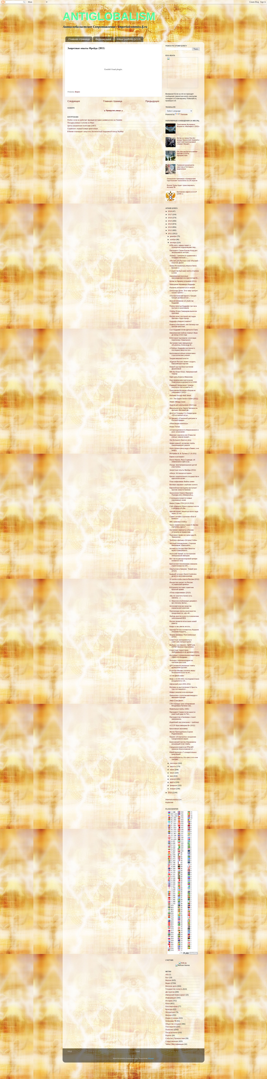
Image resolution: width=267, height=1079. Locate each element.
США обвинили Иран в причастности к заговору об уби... (184, 507)
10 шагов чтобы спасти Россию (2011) (184, 579)
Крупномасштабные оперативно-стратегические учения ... (183, 354)
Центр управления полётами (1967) (81, 126)
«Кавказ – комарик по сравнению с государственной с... (183, 256)
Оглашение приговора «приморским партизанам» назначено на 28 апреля (182, 179)
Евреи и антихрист (177, 457)
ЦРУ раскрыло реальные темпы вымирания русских (182, 666)
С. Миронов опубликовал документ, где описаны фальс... (183, 602)
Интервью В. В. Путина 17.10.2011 (183, 453)
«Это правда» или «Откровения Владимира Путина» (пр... (182, 705)
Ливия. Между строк (177, 402)
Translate (184, 114)
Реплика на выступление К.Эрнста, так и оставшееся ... (183, 688)
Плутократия (170, 1027)
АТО (167, 974)
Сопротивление (171, 1041)
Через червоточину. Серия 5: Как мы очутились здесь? (184, 526)
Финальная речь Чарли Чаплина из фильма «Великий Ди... (183, 409)
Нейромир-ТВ (170, 1021)
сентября (174, 763)
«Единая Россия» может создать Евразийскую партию (183, 362)
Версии (168, 980)
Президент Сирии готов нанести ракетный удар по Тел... (182, 713)
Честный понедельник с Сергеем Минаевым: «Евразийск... (183, 544)
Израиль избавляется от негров (182, 287)
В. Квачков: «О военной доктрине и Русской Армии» (183, 419)
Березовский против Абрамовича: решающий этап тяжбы (183, 743)
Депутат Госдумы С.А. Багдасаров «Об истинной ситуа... (183, 414)
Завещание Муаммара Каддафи (182, 284)
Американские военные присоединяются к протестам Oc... (184, 277)
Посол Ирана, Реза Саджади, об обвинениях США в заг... (182, 461)
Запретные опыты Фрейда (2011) (183, 470)
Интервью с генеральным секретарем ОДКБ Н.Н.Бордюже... (184, 656)
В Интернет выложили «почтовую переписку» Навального (183, 339)
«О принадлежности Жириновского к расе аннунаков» (184, 431)
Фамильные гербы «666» (179, 709)
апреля (173, 779)
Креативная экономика (179, 729)
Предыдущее (152, 101)
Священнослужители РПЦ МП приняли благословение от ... (182, 748)
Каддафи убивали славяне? (181, 321)
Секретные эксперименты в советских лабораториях (180, 641)
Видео (77, 92)
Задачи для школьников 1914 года (183, 405)
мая (171, 776)
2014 (170, 224)
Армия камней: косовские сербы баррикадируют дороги (182, 444)
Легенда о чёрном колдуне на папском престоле (181, 661)
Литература (170, 1012)
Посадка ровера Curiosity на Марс (80, 123)
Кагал (167, 1003)
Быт (167, 977)
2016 (170, 218)
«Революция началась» (179, 423)
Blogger (151, 1058)
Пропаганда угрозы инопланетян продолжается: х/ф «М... (183, 612)
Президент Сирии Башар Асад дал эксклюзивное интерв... (183, 251)
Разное (168, 1035)
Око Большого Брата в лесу (180, 440)
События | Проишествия (175, 1038)
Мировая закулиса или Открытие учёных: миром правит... (183, 436)
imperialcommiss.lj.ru (173, 799)
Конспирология (171, 1006)
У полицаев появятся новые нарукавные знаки (181, 499)
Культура (169, 1009)
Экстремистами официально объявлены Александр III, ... (181, 344)
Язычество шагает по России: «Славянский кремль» (181, 583)
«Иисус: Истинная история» (181, 473)
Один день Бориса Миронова (181, 377)
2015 (170, 221)
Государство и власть (173, 989)
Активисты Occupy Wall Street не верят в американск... (182, 549)
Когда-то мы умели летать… (181, 626)
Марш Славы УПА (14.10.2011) (182, 503)
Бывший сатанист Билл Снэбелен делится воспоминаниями (183, 575)
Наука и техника (171, 1018)
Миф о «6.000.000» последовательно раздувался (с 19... (184, 680)
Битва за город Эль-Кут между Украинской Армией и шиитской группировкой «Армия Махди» (188, 141)
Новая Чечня (175, 427)
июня (172, 773)
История (168, 1001)
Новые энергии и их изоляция (181, 692)
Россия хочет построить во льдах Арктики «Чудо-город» (183, 317)
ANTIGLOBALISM (109, 16)
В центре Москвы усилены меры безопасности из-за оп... (182, 671)
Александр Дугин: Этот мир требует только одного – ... (184, 291)
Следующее (73, 101)
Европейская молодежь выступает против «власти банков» (183, 489)
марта (172, 782)
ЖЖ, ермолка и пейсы (178, 522)
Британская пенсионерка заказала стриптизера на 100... (183, 565)
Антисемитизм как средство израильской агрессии (180, 607)
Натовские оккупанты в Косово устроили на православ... (182, 531)
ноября (173, 239)
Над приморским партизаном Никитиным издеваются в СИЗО (183, 381)
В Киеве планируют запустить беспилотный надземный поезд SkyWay (95, 131)
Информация (170, 998)
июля (172, 770)
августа (173, 766)
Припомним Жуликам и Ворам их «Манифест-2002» (188, 125)
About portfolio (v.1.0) (129, 39)
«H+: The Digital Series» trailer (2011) (184, 399)
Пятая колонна (171, 1032)
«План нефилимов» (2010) (180, 592)
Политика (169, 1030)
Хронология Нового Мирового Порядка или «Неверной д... (182, 494)
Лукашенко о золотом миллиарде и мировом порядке (183, 696)
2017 (170, 214)
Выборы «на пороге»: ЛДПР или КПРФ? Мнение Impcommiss (182, 646)
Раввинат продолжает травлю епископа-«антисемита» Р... (181, 386)
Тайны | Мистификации (174, 1044)
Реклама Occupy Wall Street (180, 395)
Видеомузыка (103, 39)
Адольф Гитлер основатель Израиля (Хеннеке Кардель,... (184, 631)
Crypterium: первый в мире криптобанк (82, 129)
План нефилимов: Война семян (182, 481)
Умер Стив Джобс (176, 700)
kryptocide (169, 802)
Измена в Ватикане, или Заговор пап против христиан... (184, 325)
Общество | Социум (173, 1024)
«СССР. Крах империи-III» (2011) (182, 725)
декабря (173, 236)
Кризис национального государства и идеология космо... (184, 477)
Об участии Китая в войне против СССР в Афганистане (187, 153)
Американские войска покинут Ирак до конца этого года (183, 334)
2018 (170, 211)
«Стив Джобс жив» (177, 676)
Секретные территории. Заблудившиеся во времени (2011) (184, 651)
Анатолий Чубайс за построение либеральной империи (183, 555)
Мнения (168, 1015)
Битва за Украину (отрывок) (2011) (183, 281)
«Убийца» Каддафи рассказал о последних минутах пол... (182, 349)
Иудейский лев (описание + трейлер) (184, 722)
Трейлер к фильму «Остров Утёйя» (183, 540)
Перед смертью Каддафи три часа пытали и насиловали (183, 307)
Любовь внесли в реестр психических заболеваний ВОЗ (184, 617)
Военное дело (171, 986)
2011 (170, 233)
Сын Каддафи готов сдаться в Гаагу (184, 330)
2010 (170, 792)
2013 (170, 227)
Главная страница (79, 39)
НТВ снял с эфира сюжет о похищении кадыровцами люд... (183, 246)
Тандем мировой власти (179, 358)
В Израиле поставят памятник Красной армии (182, 588)
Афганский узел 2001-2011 (180, 684)
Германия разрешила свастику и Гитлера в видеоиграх (185, 167)
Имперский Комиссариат (175, 995)
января (173, 789)
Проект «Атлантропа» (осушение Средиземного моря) (183, 738)
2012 (170, 230)
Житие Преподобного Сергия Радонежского (181, 733)
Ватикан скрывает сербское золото (183, 485)
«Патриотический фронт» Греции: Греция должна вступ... (183, 297)
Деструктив (169, 992)
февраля (173, 785)
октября (173, 242)
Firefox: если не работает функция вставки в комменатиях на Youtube (94, 120)
